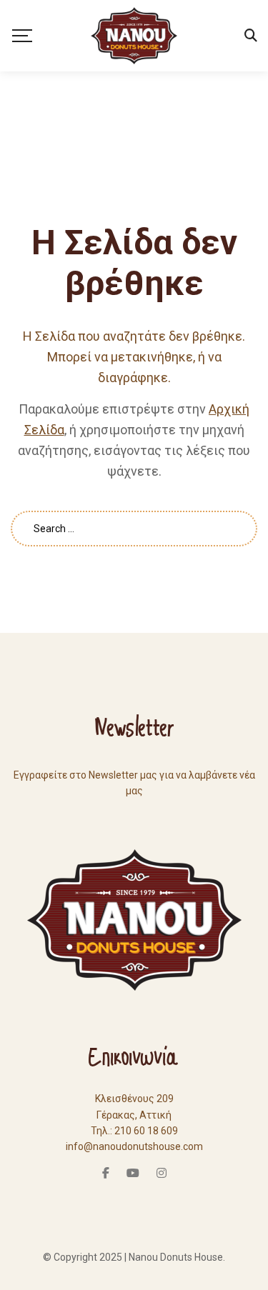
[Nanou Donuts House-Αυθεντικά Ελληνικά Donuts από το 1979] (134, 35)
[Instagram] (162, 1173)
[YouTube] (132, 1173)
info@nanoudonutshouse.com (134, 1146)
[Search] (250, 35)
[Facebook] (105, 1173)
